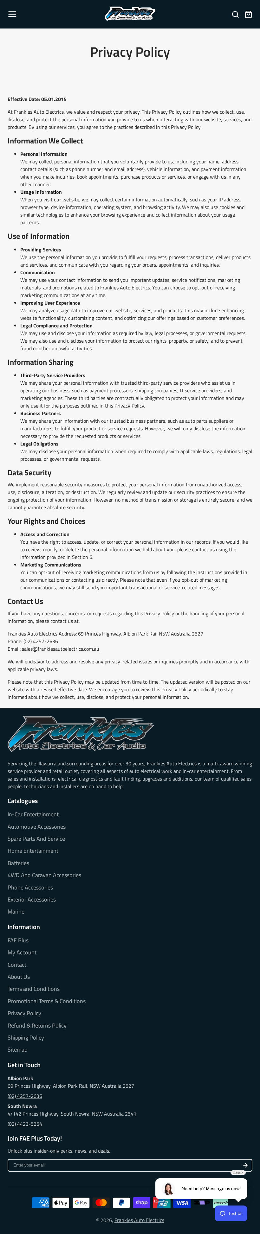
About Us (19, 977)
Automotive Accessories (37, 827)
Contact (17, 965)
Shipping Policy (26, 1038)
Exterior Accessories (32, 899)
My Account (22, 952)
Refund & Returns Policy (37, 1026)
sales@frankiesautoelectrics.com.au (60, 649)
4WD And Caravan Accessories (44, 875)
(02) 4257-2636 (25, 1096)
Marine (16, 912)
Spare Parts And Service (36, 839)
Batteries (18, 863)
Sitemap (17, 1050)
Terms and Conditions (34, 989)
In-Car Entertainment (33, 814)
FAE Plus (18, 940)
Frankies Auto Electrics (139, 1220)
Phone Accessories (30, 887)
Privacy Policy (24, 1013)
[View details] (81, 734)
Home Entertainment (33, 851)
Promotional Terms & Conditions (47, 1001)
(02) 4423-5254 (25, 1124)
